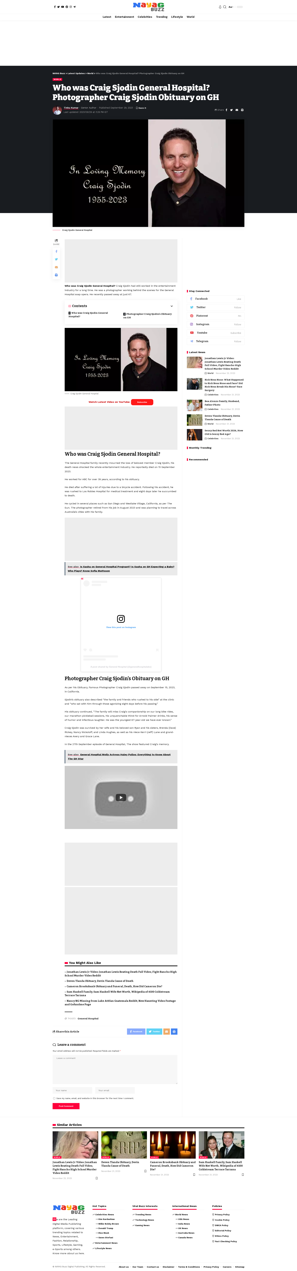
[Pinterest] (67, 7)
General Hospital (88, 1018)
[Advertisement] (148, 43)
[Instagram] (71, 7)
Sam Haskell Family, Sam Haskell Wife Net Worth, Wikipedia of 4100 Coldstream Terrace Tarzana (221, 1166)
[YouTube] (62, 7)
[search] (224, 7)
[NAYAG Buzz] (148, 7)
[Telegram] (74, 7)
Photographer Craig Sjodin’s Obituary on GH (147, 316)
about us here (75, 1253)
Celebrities (212, 395)
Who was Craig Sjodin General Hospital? (88, 315)
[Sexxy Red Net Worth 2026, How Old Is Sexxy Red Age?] (194, 435)
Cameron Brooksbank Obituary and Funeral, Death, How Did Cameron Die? (114, 986)
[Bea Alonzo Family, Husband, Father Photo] (194, 405)
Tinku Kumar (71, 107)
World (57, 79)
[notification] (220, 7)
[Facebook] (54, 7)
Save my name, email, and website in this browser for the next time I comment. (95, 1098)
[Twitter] (58, 7)
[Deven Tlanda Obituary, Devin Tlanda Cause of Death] (194, 420)
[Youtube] (215, 332)
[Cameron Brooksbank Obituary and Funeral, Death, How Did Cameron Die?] (173, 1145)
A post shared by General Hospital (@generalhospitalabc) (120, 667)
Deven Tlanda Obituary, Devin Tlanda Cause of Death (100, 981)
